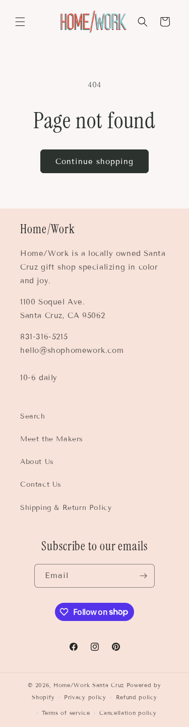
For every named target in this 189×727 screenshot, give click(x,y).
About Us (37, 461)
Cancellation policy (127, 712)
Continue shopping (94, 161)
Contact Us (40, 484)
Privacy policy (85, 697)
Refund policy (136, 697)
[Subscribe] (143, 576)
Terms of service (66, 712)
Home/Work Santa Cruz (88, 685)
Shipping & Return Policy (65, 507)
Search (32, 416)
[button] (20, 22)
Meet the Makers (51, 439)
